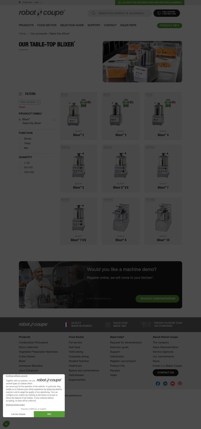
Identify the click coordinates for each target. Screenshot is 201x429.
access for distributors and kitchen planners (151, 2)
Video (113, 375)
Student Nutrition (79, 361)
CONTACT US (165, 372)
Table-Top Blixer (32, 123)
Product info (117, 366)
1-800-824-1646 (169, 14)
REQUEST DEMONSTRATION (158, 299)
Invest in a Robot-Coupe (167, 366)
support (94, 25)
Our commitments (163, 356)
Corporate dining (79, 356)
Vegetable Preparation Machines (38, 352)
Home (22, 33)
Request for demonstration (126, 342)
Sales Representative (165, 347)
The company (161, 342)
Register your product (123, 361)
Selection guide (72, 25)
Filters (30, 93)
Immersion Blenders (31, 366)
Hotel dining (76, 352)
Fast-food (74, 347)
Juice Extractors (28, 370)
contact (110, 25)
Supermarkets (77, 380)
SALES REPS (128, 25)
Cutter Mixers (27, 356)
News (156, 361)
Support (115, 352)
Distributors (117, 356)
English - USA (31, 2)
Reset (22, 107)
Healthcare (75, 366)
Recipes (115, 370)
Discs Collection (28, 347)
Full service (75, 342)
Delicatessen (76, 375)
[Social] (158, 383)
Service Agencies (163, 352)
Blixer (26, 119)
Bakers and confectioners (84, 370)
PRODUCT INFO (169, 25)
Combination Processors (33, 342)
